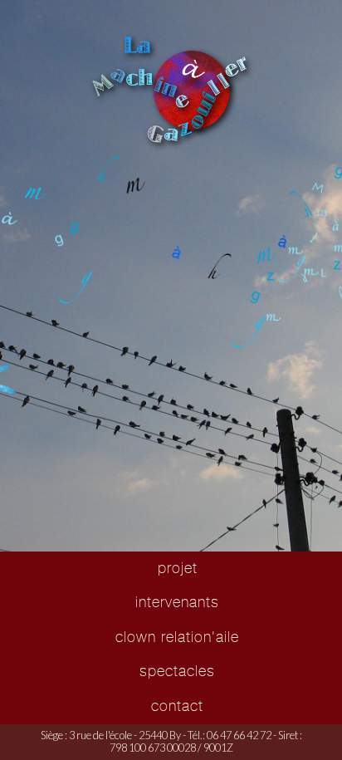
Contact (177, 706)
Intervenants (177, 602)
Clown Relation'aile (177, 637)
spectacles (177, 671)
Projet (178, 568)
